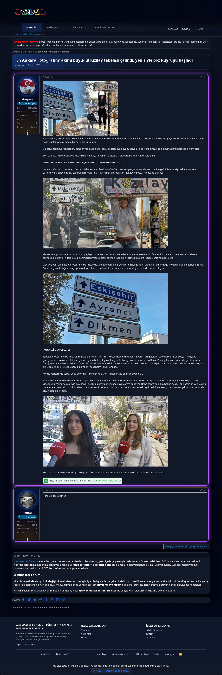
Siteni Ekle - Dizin (104, 27)
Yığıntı (19, 644)
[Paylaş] (201, 77)
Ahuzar (27, 513)
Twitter (149, 633)
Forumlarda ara (37, 33)
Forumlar (32, 27)
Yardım (156, 654)
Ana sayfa (169, 654)
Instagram (151, 637)
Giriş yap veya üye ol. (109, 480)
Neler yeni (53, 27)
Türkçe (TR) (63, 654)
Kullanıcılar (76, 27)
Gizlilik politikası (141, 654)
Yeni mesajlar (21, 33)
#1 (205, 77)
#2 (205, 490)
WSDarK (46, 654)
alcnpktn (22, 65)
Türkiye (34, 127)
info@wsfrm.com (154, 630)
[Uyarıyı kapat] (207, 41)
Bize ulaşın (102, 654)
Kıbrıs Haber (29, 644)
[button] (61, 27)
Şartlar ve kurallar (119, 654)
